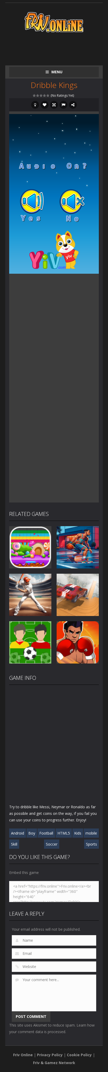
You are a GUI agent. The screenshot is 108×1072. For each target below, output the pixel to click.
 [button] (63, 105)
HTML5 (63, 833)
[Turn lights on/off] (35, 105)
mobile (91, 833)
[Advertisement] (58, 47)
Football (46, 833)
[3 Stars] (41, 95)
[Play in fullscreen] (54, 105)
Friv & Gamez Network (54, 1062)
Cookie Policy (79, 1054)
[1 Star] (34, 95)
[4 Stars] (44, 95)
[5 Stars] (48, 95)
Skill (14, 844)
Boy (31, 833)
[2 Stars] (38, 95)
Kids (77, 833)
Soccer (51, 844)
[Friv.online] (54, 21)
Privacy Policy (50, 1054)
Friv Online (23, 1054)
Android (17, 833)
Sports (91, 844)
